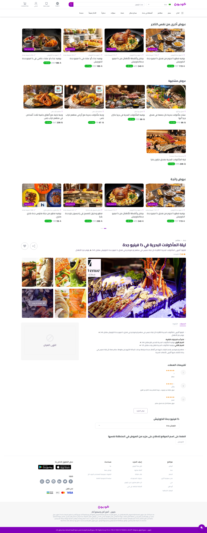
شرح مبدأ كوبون (137, 466)
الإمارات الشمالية (168, 490)
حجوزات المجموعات (136, 478)
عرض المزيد (141, 410)
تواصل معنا (107, 470)
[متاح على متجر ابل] (63, 467)
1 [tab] (105, 228)
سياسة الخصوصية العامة (103, 478)
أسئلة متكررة (138, 470)
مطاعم (177, 240)
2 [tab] (102, 228)
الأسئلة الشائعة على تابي (134, 486)
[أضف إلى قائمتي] (24, 246)
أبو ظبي (170, 486)
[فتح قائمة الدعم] (201, 527)
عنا (110, 466)
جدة (184, 240)
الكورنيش (181, 441)
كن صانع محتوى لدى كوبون (133, 482)
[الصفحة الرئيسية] (180, 4)
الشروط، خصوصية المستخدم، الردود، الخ (99, 474)
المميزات (183, 324)
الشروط (175, 324)
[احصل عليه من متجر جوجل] (46, 467)
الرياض (171, 466)
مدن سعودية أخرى (167, 478)
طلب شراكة (138, 474)
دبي (171, 482)
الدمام (171, 474)
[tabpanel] (165, 50)
